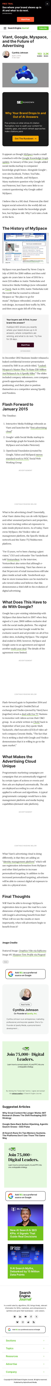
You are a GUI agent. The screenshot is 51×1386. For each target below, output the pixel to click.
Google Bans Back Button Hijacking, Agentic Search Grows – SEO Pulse (25, 1125)
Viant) (8, 289)
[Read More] (25, 1254)
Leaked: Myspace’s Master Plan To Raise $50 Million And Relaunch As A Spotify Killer (24, 369)
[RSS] (34, 1322)
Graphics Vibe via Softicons (32, 950)
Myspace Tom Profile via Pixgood (29, 954)
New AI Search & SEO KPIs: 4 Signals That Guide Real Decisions (23, 1233)
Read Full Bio (25, 1005)
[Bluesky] (17, 1322)
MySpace (28, 154)
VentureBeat (13, 559)
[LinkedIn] (20, 1317)
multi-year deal (18, 648)
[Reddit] (28, 1322)
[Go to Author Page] (5, 54)
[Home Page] (18, 28)
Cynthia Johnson (20, 53)
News (5, 962)
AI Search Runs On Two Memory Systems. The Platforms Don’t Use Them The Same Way (24, 1135)
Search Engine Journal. (25, 1380)
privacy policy (17, 1093)
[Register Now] (25, 1215)
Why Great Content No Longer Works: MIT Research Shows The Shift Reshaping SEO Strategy (24, 1115)
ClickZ (36, 721)
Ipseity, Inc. (32, 1013)
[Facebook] (31, 1317)
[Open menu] (5, 28)
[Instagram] (23, 1322)
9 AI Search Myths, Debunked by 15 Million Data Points (24, 1271)
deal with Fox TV (30, 714)
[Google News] (14, 1317)
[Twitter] (36, 1317)
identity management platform (18, 861)
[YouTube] (25, 1317)
